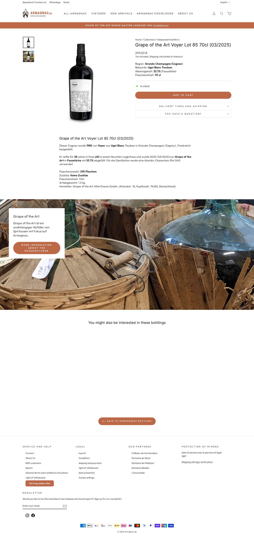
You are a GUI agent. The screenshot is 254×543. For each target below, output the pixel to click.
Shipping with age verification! (197, 462)
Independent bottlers (167, 39)
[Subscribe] (65, 506)
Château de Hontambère (144, 453)
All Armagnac (75, 13)
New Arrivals (121, 13)
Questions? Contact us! (34, 2)
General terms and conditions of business (47, 472)
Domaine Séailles (140, 468)
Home (138, 39)
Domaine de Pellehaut (143, 463)
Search (29, 468)
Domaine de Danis (141, 458)
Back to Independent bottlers (129, 421)
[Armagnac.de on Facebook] (33, 515)
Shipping (153, 56)
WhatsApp (55, 2)
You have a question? (183, 113)
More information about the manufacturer (36, 248)
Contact (30, 453)
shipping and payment (90, 463)
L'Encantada (138, 472)
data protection (87, 472)
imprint (82, 453)
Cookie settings (86, 477)
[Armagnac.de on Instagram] (27, 515)
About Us (185, 13)
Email (66, 2)
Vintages (98, 13)
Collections (149, 39)
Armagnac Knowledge (155, 13)
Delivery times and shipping (183, 106)
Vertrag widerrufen (39, 483)
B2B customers (33, 463)
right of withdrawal (35, 477)
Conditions (84, 458)
